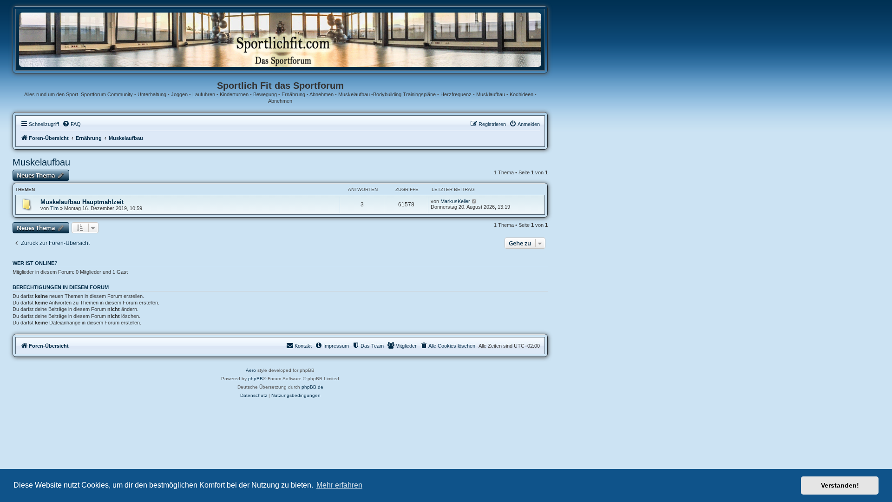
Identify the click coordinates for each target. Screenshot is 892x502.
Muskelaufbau (41, 162)
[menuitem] (71, 124)
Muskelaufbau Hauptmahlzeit (82, 201)
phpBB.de (312, 387)
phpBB (255, 378)
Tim (54, 208)
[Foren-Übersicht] (280, 39)
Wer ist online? (35, 263)
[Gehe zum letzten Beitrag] (475, 201)
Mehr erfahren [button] (339, 485)
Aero (251, 370)
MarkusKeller (455, 201)
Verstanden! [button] (840, 485)
